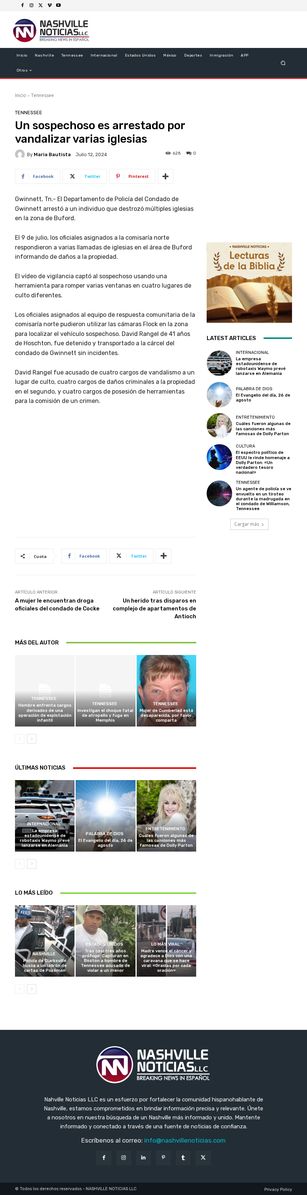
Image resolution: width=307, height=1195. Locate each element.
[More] (165, 176)
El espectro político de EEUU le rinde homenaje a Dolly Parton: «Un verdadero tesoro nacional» (263, 462)
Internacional (44, 824)
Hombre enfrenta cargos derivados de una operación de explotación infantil (45, 713)
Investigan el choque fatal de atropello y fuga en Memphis (105, 715)
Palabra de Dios (105, 834)
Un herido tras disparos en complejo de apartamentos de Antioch (154, 608)
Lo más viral (165, 944)
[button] (283, 63)
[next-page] (31, 739)
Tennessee (42, 95)
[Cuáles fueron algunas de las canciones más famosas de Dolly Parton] (166, 816)
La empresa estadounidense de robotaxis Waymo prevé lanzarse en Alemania (45, 838)
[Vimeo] (49, 5)
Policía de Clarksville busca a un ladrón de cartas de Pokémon (45, 965)
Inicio (20, 95)
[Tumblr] (183, 1157)
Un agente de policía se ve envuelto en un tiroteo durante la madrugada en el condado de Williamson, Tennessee (263, 498)
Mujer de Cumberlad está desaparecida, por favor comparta (166, 715)
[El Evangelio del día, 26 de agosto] (105, 816)
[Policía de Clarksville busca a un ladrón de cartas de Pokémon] (45, 941)
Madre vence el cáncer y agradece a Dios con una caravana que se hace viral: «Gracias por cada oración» (166, 961)
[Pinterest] (163, 1157)
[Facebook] (22, 5)
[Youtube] (58, 5)
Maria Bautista (52, 154)
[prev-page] (19, 739)
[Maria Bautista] (21, 154)
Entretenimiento (165, 829)
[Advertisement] (105, 474)
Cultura (245, 446)
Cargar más (246, 524)
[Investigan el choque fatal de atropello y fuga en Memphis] (105, 691)
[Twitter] (40, 5)
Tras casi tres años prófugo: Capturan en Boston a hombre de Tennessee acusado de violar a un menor (105, 961)
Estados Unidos (104, 944)
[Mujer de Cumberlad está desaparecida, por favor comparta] (166, 691)
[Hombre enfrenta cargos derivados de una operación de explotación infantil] (45, 691)
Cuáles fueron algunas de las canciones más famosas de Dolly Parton (166, 840)
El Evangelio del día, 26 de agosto (105, 843)
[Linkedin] (143, 1157)
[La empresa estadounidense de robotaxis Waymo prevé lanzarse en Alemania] (45, 816)
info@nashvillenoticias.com (185, 1140)
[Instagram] (31, 5)
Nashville (44, 954)
